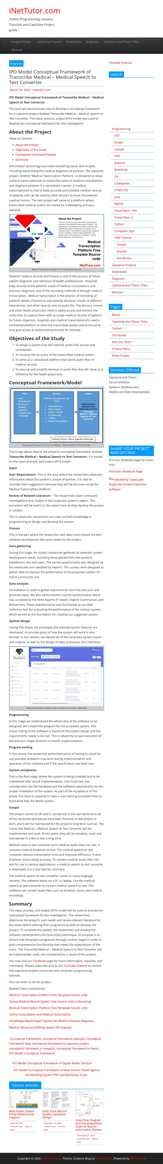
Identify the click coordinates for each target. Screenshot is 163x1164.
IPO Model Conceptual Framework (32, 1053)
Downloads (73, 42)
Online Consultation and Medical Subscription (40, 1014)
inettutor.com (41, 90)
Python (119, 224)
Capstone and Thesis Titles (121, 42)
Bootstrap (121, 169)
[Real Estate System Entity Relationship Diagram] (23, 1099)
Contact (117, 328)
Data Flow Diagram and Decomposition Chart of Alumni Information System (89, 1124)
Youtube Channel (120, 63)
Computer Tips (124, 231)
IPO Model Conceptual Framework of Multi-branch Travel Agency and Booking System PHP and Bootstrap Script (56, 1072)
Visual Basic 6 (123, 217)
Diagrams (92, 42)
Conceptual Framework (25, 1039)
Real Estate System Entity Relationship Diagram (21, 1114)
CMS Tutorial (122, 238)
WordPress (124, 258)
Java (117, 197)
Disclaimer (119, 335)
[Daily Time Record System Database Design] (56, 1099)
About (116, 315)
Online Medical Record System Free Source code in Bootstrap (50, 1001)
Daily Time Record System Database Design (54, 1114)
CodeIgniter (122, 183)
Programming (21, 42)
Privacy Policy (121, 349)
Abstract (16, 50)
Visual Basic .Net (125, 210)
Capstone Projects (49, 42)
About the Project (27, 145)
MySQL (119, 204)
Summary (21, 159)
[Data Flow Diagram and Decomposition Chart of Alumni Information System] (90, 1104)
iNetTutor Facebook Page (125, 471)
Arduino (119, 163)
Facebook (39, 961)
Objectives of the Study (30, 150)
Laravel (119, 149)
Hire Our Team (121, 342)
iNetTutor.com (34, 10)
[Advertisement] (131, 102)
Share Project (121, 356)
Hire (12, 982)
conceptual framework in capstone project (60, 1043)
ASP (117, 135)
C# (116, 176)
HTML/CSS (121, 190)
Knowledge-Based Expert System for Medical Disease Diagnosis (51, 1021)
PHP (117, 156)
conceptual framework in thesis (77, 1048)
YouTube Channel (75, 966)
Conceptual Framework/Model (35, 154)
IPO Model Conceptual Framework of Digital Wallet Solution (52, 1063)
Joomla (121, 251)
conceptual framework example (63, 1039)
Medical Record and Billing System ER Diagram (40, 1027)
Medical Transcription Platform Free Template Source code (48, 995)
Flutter (118, 142)
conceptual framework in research (32, 1048)
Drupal (121, 244)
